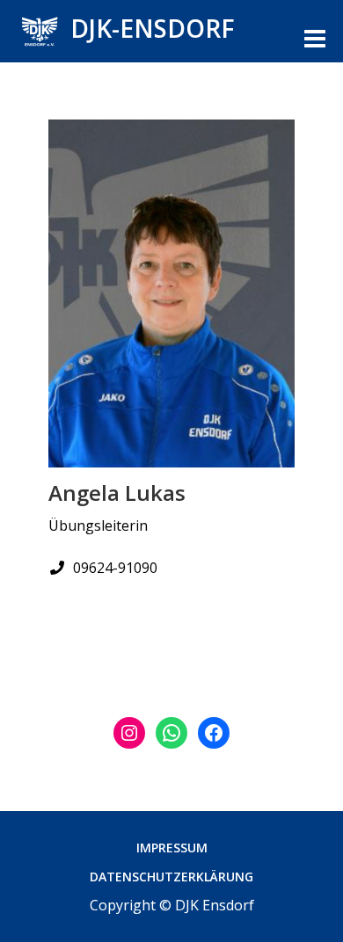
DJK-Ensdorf (152, 28)
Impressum (172, 847)
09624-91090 (115, 567)
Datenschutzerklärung (171, 876)
